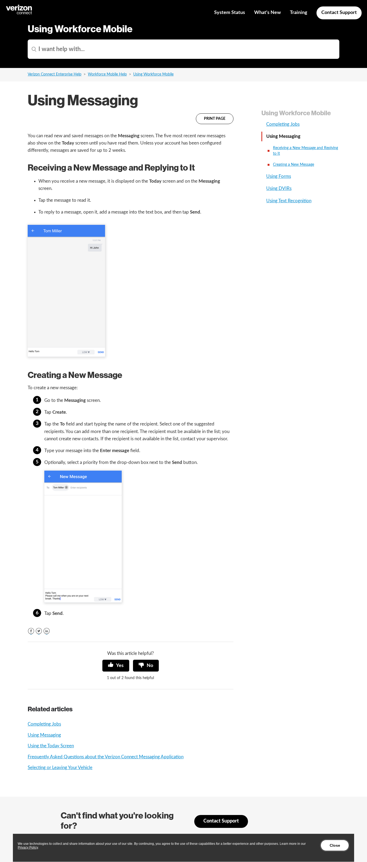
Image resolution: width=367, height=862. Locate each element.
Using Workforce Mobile (153, 74)
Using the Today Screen (51, 746)
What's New (267, 12)
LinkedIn (46, 631)
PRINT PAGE (214, 119)
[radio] (115, 666)
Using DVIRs (279, 188)
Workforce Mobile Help (107, 74)
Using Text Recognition (288, 201)
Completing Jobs (44, 724)
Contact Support (339, 12)
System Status (229, 12)
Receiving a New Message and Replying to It (305, 151)
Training (298, 12)
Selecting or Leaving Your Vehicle (60, 767)
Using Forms (278, 176)
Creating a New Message (293, 165)
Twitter (38, 631)
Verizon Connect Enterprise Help (54, 74)
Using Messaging (44, 735)
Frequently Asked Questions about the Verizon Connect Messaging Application (106, 757)
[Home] (19, 13)
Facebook (31, 631)
